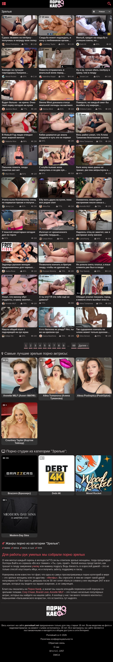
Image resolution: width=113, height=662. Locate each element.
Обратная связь (56, 643)
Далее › (83, 345)
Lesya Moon (48, 239)
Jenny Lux (9, 206)
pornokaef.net (32, 625)
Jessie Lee (84, 77)
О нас (56, 647)
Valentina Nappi (49, 77)
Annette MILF (85, 206)
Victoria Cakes (85, 109)
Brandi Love (42, 592)
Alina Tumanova (86, 141)
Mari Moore (10, 174)
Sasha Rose (10, 271)
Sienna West (48, 109)
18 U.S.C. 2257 (56, 651)
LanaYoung (84, 239)
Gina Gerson (85, 336)
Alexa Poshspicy (12, 44)
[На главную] (56, 615)
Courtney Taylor (49, 44)
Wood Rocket (10, 77)
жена (16, 548)
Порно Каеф (34, 589)
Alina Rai (46, 206)
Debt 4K (83, 44)
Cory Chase (28, 592)
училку (35, 566)
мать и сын (28, 548)
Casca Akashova (49, 336)
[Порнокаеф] (57, 4)
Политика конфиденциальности (56, 639)
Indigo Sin (9, 336)
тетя (39, 548)
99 (73, 345)
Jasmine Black (11, 109)
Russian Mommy (49, 271)
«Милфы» (52, 577)
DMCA (56, 655)
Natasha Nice (10, 141)
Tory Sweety (84, 271)
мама (7, 548)
